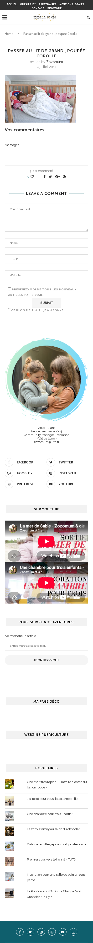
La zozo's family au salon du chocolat (53, 829)
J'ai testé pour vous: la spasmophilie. (52, 799)
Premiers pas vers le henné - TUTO (51, 859)
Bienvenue (54, 8)
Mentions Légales (71, 4)
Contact (38, 8)
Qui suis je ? (28, 4)
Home (9, 34)
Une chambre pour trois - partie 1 (50, 814)
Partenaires (47, 4)
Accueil (12, 4)
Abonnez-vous (46, 660)
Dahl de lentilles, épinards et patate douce (56, 844)
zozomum (54, 62)
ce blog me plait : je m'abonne (37, 310)
